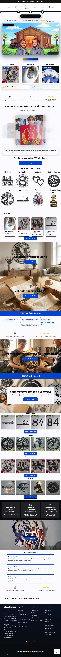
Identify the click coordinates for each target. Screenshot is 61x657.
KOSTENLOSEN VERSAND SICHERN (45, 330)
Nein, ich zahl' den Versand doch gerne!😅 (45, 334)
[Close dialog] (2, 318)
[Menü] (59, 649)
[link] (45, 337)
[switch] (57, 652)
